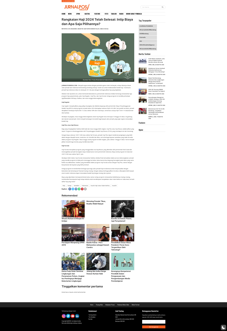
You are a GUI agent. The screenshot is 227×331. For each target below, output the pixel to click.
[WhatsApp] (79, 189)
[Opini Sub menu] (81, 14)
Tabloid (114, 14)
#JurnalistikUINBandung (148, 30)
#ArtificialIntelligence (147, 45)
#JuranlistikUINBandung (148, 49)
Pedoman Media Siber (123, 305)
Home (63, 14)
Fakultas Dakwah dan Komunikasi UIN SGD (125, 316)
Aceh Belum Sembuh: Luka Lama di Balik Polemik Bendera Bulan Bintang (156, 60)
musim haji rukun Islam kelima (100, 185)
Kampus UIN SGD (120, 321)
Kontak (90, 319)
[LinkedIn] (76, 189)
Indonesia (85, 185)
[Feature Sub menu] (101, 14)
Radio (121, 14)
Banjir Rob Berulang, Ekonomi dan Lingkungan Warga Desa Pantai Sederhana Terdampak (156, 80)
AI (141, 41)
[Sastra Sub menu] (91, 14)
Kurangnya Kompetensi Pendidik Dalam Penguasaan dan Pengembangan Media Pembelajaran (121, 276)
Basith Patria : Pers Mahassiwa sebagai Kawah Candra (97, 244)
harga (69, 185)
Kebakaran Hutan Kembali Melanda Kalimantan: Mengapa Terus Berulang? (156, 70)
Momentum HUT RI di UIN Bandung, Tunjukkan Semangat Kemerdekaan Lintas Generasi (156, 111)
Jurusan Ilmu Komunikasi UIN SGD (124, 319)
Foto (106, 14)
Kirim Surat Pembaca (134, 14)
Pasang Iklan (99, 305)
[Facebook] (69, 189)
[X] (73, 189)
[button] (223, 327)
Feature (97, 14)
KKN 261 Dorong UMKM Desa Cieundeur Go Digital (156, 90)
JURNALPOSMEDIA (146, 26)
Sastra (87, 14)
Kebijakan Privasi (110, 305)
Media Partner (136, 305)
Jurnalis (143, 37)
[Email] (85, 189)
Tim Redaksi (91, 317)
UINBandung (144, 33)
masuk (71, 292)
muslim (114, 185)
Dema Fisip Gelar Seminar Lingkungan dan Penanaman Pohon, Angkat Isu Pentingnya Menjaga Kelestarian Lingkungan (73, 276)
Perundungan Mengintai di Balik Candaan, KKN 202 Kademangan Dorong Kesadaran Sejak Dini (156, 100)
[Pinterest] (82, 189)
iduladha (76, 185)
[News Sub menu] (73, 14)
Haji (64, 185)
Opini (78, 14)
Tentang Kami (92, 315)
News (70, 14)
